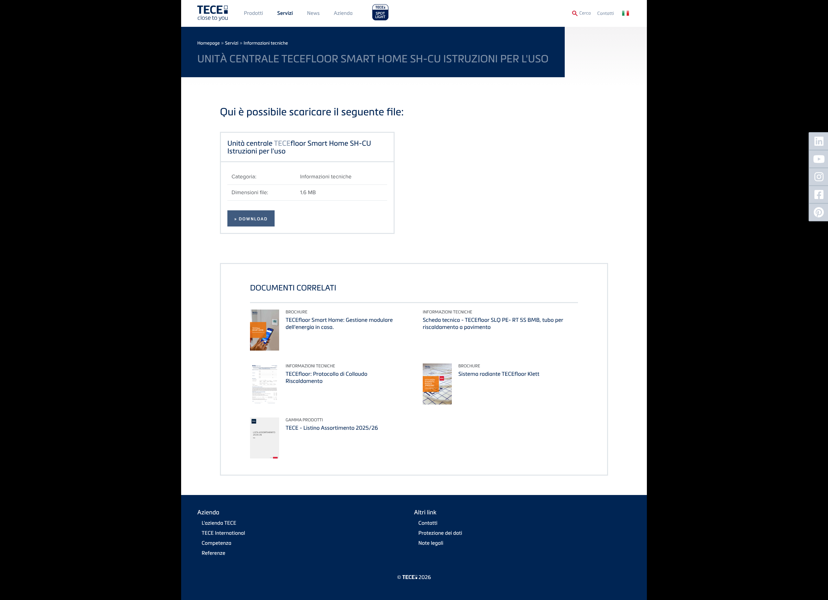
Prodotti (253, 12)
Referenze (213, 552)
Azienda (343, 12)
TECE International (223, 532)
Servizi (285, 13)
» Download (251, 219)
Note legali (431, 542)
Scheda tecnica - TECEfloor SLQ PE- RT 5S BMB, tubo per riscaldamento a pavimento (493, 323)
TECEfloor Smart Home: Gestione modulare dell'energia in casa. (339, 323)
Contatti (605, 13)
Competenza (217, 542)
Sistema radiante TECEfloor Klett (498, 373)
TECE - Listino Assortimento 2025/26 (332, 427)
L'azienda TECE (219, 522)
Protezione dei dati (440, 532)
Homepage (208, 43)
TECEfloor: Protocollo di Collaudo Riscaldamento (326, 377)
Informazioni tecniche (266, 43)
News (313, 12)
